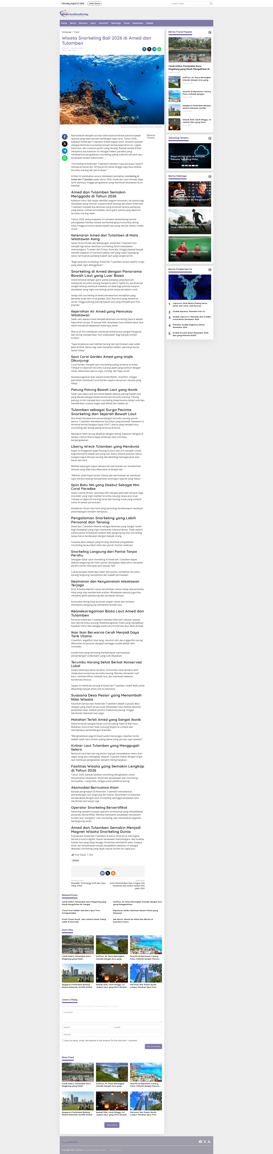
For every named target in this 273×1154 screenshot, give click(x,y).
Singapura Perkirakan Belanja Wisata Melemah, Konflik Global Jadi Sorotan (77, 985)
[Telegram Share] (154, 49)
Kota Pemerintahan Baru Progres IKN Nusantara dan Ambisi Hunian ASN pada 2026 (127, 884)
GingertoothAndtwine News (94, 1150)
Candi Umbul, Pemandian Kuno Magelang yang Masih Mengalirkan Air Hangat (84, 903)
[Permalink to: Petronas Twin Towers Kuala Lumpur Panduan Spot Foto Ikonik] (146, 973)
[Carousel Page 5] (196, 165)
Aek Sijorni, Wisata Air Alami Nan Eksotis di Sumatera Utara (133, 920)
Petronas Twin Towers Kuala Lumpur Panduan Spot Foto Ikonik (143, 985)
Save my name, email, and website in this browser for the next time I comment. (100, 1040)
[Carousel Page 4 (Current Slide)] (193, 165)
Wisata (76, 860)
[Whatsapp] (159, 49)
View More (112, 1125)
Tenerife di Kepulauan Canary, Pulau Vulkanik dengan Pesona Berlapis (144, 957)
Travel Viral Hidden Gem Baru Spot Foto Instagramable (81, 911)
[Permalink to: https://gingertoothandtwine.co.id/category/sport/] (210, 176)
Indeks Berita (115, 1150)
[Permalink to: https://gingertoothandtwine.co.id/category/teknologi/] (210, 138)
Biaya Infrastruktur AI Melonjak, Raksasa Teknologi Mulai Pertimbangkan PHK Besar (188, 158)
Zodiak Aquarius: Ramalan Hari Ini (189, 311)
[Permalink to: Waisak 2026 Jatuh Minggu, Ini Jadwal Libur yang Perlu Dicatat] (112, 973)
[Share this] (144, 49)
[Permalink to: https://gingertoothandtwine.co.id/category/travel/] (210, 32)
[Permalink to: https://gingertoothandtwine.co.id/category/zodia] (210, 269)
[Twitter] (108, 873)
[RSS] (113, 873)
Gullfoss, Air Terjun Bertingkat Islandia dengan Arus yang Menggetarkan (137, 903)
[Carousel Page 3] (189, 165)
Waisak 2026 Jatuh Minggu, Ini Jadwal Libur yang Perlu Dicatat (111, 985)
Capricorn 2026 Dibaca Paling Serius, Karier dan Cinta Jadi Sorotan (190, 304)
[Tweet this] (149, 49)
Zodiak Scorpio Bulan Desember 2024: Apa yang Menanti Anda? (191, 334)
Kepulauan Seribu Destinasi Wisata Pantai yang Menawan (135, 911)
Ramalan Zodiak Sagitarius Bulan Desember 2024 (189, 326)
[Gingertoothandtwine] (74, 13)
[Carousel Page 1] (183, 165)
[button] (210, 3)
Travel (64, 50)
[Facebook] (102, 873)
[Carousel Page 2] (186, 165)
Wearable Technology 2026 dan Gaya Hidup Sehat (88, 883)
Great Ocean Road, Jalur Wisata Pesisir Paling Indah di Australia (84, 920)
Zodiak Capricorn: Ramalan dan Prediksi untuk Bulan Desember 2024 (192, 318)
